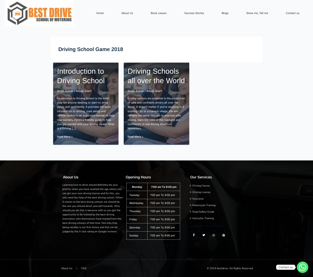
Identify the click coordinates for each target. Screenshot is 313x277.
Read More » (65, 137)
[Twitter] (204, 235)
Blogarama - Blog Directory (207, 225)
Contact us (292, 13)
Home (100, 13)
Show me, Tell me (257, 13)
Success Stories (194, 13)
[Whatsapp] (302, 267)
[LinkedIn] (214, 235)
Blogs (225, 13)
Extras (69, 91)
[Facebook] (194, 235)
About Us (127, 13)
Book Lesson (159, 13)
